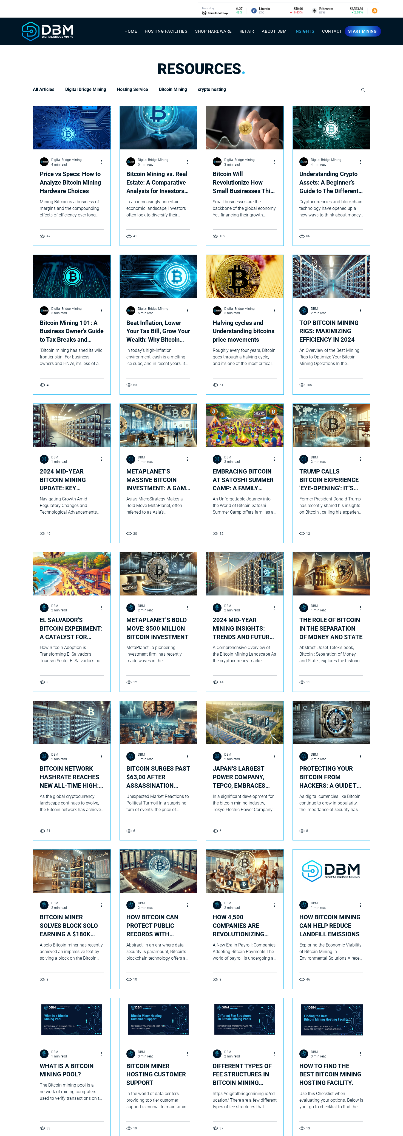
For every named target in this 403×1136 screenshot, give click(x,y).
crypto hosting (212, 89)
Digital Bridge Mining (85, 89)
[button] (363, 90)
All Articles (43, 89)
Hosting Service (132, 89)
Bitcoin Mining (173, 89)
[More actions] (103, 161)
